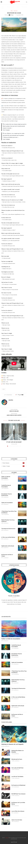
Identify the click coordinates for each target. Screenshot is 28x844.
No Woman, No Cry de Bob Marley (18, 803)
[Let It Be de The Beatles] (5, 778)
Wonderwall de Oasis (16, 759)
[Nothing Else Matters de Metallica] (5, 753)
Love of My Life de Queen (17, 811)
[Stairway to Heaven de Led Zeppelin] (14, 734)
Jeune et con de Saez (16, 819)
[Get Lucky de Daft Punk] (5, 770)
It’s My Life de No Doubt (14, 442)
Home (2, 6)
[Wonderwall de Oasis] (5, 761)
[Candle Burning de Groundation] (22, 487)
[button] (2, 435)
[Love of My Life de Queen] (5, 813)
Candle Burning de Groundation (6, 486)
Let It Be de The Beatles (17, 776)
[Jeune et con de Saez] (5, 822)
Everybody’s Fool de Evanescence (6, 494)
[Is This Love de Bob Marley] (22, 539)
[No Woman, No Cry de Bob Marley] (5, 804)
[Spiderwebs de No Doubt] (22, 548)
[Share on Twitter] (19, 395)
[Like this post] (16, 394)
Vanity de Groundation (7, 502)
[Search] (26, 2)
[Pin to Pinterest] (21, 394)
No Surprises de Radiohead (18, 785)
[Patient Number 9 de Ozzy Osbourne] (22, 522)
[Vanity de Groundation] (22, 505)
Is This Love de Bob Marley (8, 537)
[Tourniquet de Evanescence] (22, 531)
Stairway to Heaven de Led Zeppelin (12, 744)
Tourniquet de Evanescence (8, 528)
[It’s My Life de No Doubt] (14, 431)
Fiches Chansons (13, 463)
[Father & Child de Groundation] (22, 479)
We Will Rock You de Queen (18, 793)
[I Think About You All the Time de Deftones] (22, 513)
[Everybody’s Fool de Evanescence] (22, 496)
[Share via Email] (22, 394)
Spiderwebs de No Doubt (7, 546)
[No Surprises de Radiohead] (5, 787)
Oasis (18, 6)
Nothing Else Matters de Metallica (17, 751)
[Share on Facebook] (18, 394)
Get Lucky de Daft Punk (17, 767)
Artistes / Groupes (10, 6)
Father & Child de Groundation (5, 477)
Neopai (11, 400)
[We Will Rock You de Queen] (5, 796)
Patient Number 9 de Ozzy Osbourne (8, 520)
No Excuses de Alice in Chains (7, 555)
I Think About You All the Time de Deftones (9, 512)
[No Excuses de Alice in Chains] (22, 557)
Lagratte (6, 837)
